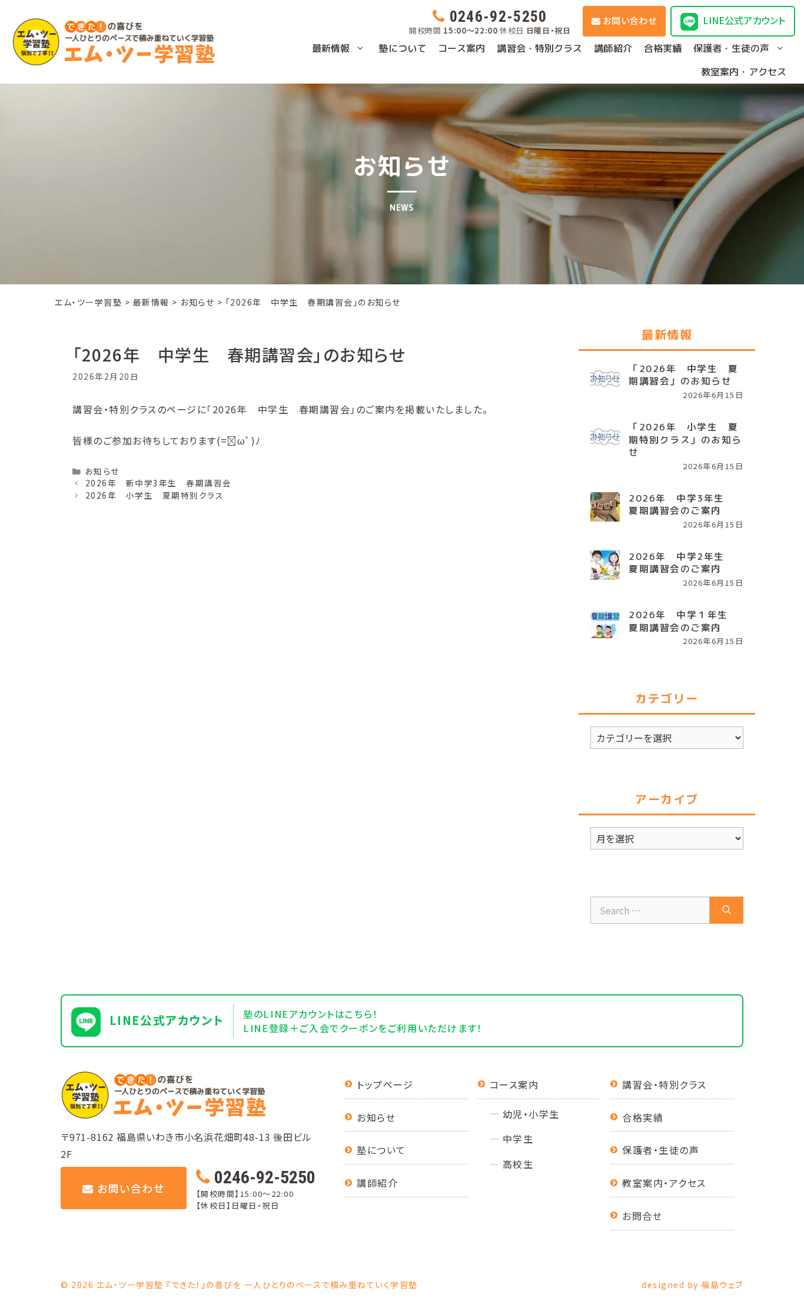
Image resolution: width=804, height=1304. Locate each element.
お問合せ (642, 1216)
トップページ (385, 1084)
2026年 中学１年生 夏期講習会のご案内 (683, 621)
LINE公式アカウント (744, 20)
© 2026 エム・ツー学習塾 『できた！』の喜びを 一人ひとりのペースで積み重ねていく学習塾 (239, 1284)
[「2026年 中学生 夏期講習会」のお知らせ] (605, 377)
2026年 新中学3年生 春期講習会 (158, 483)
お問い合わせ (630, 20)
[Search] (726, 910)
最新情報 (331, 48)
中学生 (518, 1139)
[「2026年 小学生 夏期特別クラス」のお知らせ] (605, 435)
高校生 (518, 1164)
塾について (402, 48)
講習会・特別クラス (539, 48)
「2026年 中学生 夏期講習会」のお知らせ (683, 375)
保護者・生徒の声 (731, 48)
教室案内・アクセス (743, 71)
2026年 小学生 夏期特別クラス (154, 495)
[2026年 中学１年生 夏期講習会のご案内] (605, 623)
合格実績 (663, 48)
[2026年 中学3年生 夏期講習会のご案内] (605, 507)
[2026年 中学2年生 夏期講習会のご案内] (605, 565)
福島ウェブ (722, 1284)
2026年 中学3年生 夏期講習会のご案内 (682, 504)
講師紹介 (613, 48)
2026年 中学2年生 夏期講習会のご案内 (682, 563)
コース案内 (462, 48)
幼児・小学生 (531, 1114)
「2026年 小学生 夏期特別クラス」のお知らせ (685, 439)
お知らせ (102, 471)
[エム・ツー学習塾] (113, 42)
